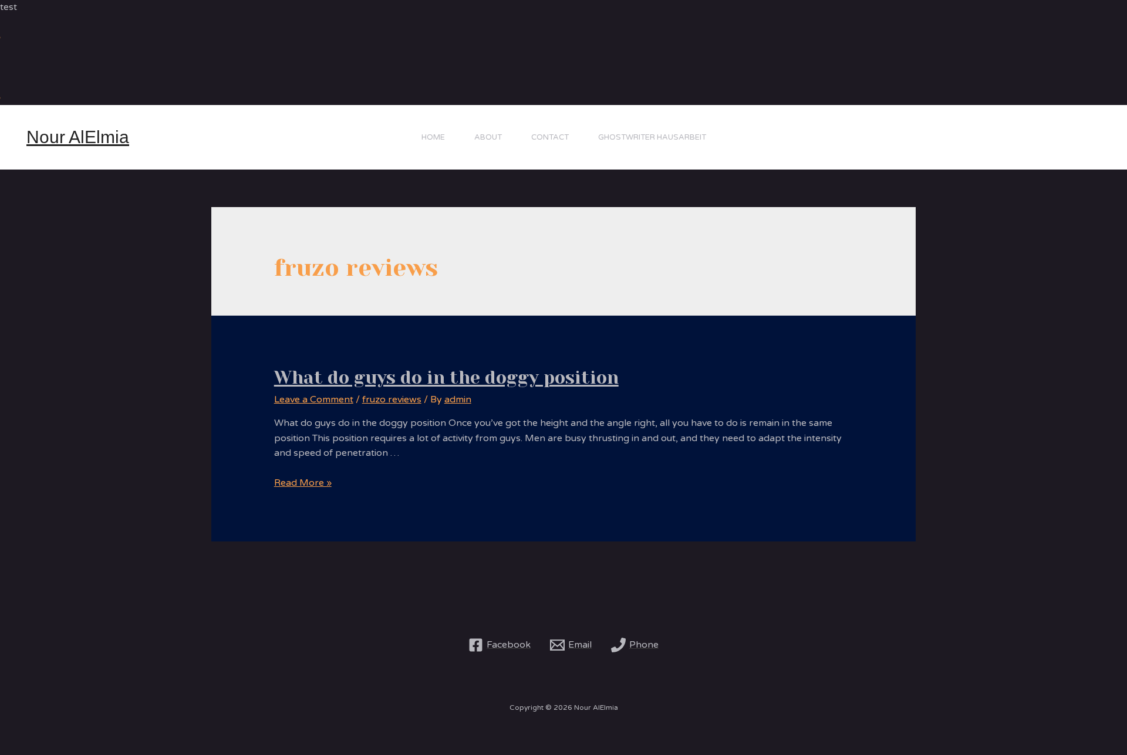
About (488, 137)
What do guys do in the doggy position (446, 378)
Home (433, 137)
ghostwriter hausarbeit (652, 137)
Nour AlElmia (77, 137)
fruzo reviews (391, 399)
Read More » (303, 483)
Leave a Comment (313, 399)
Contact (550, 137)
